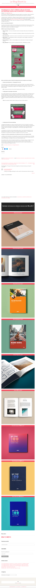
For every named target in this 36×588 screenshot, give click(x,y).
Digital (28, 158)
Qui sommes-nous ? (23, 586)
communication (22, 158)
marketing (33, 158)
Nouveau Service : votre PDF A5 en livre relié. (8, 566)
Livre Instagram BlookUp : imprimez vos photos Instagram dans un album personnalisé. (14, 564)
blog (16, 158)
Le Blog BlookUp (18, 1)
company (25, 158)
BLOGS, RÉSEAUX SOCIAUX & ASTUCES (9, 158)
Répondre (33, 173)
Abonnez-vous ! (5, 556)
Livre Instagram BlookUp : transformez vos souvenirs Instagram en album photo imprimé (15, 565)
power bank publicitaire (8, 169)
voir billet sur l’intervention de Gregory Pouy (17, 19)
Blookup (19, 158)
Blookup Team (10, 13)
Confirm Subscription (12, 586)
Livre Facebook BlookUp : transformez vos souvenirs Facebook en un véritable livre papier (15, 563)
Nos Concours (18, 586)
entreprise (30, 158)
